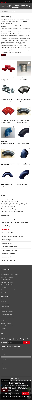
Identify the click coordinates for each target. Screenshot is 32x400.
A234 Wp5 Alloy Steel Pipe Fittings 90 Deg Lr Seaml (15, 204)
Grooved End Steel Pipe (7, 284)
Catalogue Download (7, 311)
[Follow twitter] (20, 339)
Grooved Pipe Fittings (7, 199)
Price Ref (3, 328)
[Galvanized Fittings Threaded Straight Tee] (8, 90)
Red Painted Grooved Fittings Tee (7, 79)
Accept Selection (16, 393)
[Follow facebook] (13, 339)
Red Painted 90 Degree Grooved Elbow (8, 121)
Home (3, 11)
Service (3, 320)
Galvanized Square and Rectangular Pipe (12, 290)
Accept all (25, 393)
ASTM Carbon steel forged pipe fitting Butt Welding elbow (8, 185)
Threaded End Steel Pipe (7, 282)
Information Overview (7, 326)
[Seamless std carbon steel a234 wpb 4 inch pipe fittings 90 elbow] (24, 132)
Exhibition (3, 309)
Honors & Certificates (6, 314)
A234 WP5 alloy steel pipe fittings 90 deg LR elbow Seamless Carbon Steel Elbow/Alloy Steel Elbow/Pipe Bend (23, 164)
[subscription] (26, 342)
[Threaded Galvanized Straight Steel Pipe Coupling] (24, 68)
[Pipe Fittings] (4, 54)
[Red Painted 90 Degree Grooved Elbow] (8, 111)
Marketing (28, 396)
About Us (3, 299)
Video (2, 331)
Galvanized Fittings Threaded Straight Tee (8, 100)
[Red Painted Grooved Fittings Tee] (8, 68)
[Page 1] (14, 191)
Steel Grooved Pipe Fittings (8, 209)
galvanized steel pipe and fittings (10, 201)
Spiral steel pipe (5, 279)
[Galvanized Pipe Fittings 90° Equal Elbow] (24, 90)
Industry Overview (6, 323)
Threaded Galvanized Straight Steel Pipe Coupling (23, 79)
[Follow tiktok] (27, 339)
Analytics (13, 396)
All (7, 11)
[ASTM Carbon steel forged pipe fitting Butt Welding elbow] (8, 175)
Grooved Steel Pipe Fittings (8, 206)
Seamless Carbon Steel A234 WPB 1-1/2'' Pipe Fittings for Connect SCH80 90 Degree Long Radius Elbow (8, 164)
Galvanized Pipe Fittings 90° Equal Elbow (24, 100)
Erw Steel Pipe (4, 272)
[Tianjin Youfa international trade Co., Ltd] (16, 6)
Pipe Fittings (4, 292)
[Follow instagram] (23, 339)
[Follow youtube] (10, 339)
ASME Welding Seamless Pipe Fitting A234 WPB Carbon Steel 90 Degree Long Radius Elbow (8, 142)
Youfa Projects (5, 304)
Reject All (7, 393)
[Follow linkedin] (17, 339)
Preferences (20, 396)
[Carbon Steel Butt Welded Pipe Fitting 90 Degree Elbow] (24, 175)
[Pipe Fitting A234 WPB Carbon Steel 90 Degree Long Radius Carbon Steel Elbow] (24, 111)
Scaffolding (4, 287)
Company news (5, 306)
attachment (6, 380)
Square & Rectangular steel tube (10, 274)
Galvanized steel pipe (7, 277)
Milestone (3, 301)
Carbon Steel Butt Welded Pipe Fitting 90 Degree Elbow (23, 185)
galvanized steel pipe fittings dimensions (12, 211)
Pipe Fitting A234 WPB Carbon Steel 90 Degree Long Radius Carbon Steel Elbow (23, 121)
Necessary (6, 396)
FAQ (2, 333)
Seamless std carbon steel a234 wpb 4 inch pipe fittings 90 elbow (23, 142)
